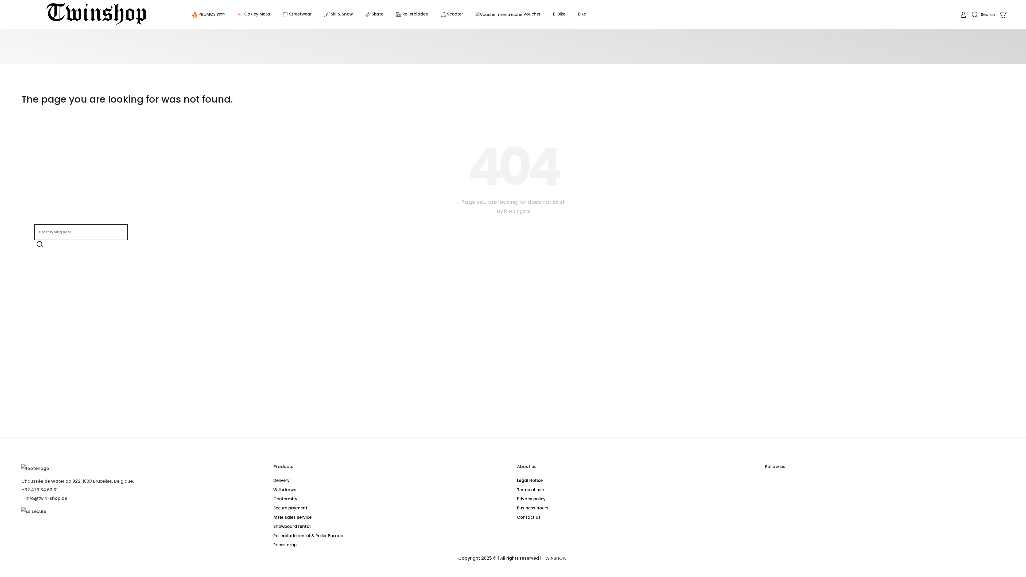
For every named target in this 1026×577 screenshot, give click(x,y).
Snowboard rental (292, 526)
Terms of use (530, 490)
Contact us (529, 517)
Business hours (533, 508)
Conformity (285, 499)
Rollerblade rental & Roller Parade (308, 536)
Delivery (281, 480)
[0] (1004, 14)
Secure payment (290, 508)
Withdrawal (285, 490)
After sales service (292, 517)
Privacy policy (531, 499)
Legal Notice (530, 480)
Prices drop (285, 545)
